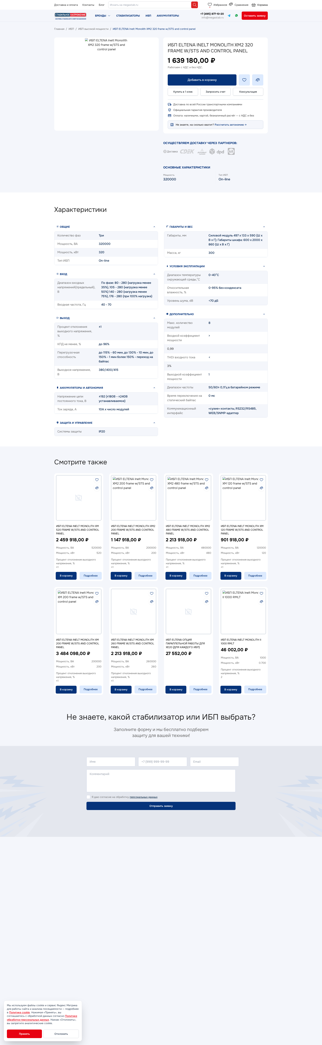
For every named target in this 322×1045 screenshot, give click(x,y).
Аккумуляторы (168, 15)
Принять (24, 1033)
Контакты (88, 5)
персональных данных (143, 797)
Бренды (100, 15)
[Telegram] (229, 15)
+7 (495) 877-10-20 (212, 13)
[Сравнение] (231, 4)
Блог (102, 5)
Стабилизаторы (128, 15)
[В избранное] (97, 479)
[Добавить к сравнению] (257, 80)
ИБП (148, 15)
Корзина (262, 5)
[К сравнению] (97, 487)
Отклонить (61, 1033)
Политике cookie (19, 1012)
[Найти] (194, 4)
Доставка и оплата (66, 5)
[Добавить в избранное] (244, 80)
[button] (106, 227)
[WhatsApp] (236, 15)
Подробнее (91, 575)
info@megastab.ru (213, 17)
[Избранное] (210, 4)
